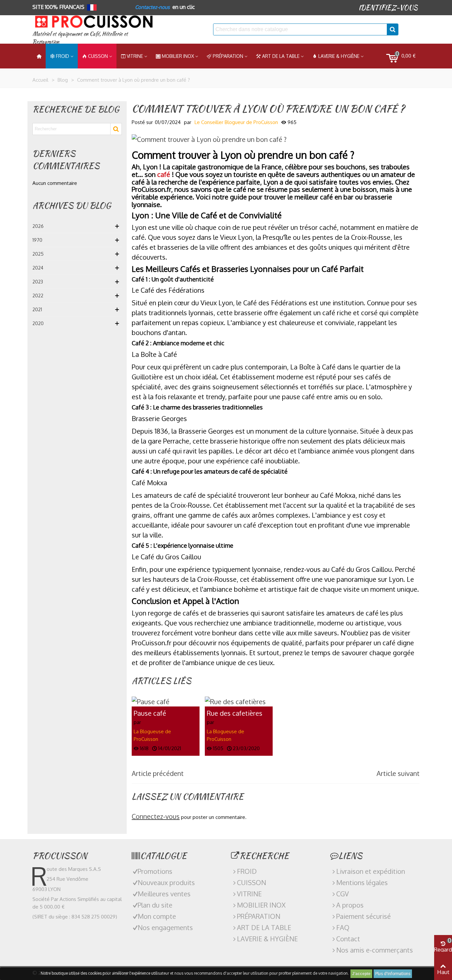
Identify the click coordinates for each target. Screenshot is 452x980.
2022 (37, 295)
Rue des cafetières (234, 713)
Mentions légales (362, 882)
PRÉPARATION (228, 56)
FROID (62, 56)
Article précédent (158, 773)
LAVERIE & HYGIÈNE (338, 56)
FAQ (342, 927)
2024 (37, 268)
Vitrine (135, 56)
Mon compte (157, 916)
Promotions (155, 871)
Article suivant (398, 773)
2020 (38, 323)
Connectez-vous (156, 816)
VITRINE (249, 893)
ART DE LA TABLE (280, 56)
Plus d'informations (392, 973)
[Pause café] (150, 700)
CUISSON (98, 56)
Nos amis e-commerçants (374, 950)
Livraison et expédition (370, 871)
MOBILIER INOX (178, 56)
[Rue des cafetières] (235, 700)
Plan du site (155, 905)
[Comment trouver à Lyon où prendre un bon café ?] (209, 138)
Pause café (150, 713)
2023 (37, 281)
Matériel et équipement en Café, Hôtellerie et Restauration (80, 38)
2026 (38, 226)
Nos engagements (165, 927)
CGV (342, 893)
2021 (37, 309)
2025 (38, 254)
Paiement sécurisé (363, 916)
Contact (348, 938)
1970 (37, 240)
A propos (350, 905)
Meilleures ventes (164, 893)
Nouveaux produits (166, 882)
